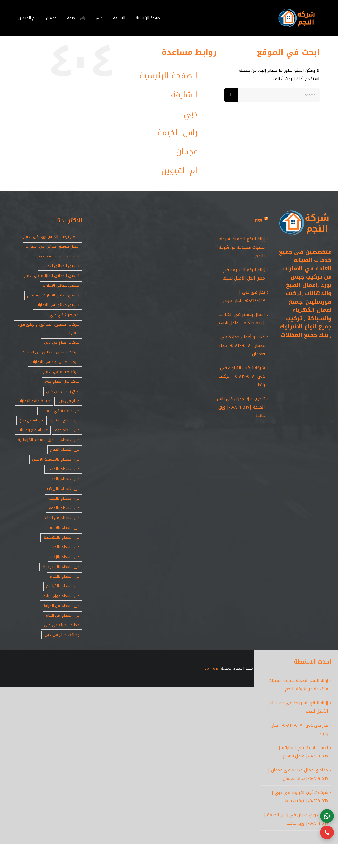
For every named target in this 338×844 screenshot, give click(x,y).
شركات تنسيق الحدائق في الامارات (50, 352)
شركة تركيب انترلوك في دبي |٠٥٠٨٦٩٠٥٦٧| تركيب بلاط (242, 376)
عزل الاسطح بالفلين (63, 498)
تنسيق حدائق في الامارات (57, 305)
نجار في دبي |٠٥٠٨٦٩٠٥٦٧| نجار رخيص (244, 296)
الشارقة (184, 94)
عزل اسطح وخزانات (33, 430)
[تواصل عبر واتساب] (327, 816)
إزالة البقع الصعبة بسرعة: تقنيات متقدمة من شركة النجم (242, 247)
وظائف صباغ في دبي (61, 634)
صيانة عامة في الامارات (59, 410)
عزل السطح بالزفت (64, 556)
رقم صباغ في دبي (64, 314)
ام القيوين (179, 170)
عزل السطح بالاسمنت (62, 527)
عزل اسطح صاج (31, 420)
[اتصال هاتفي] (327, 832)
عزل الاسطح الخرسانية (35, 439)
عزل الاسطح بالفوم (64, 508)
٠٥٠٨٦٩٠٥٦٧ (211, 669)
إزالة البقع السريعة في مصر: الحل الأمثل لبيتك (243, 274)
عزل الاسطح (69, 439)
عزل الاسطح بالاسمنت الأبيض (55, 459)
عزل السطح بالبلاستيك (61, 537)
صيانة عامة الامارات (34, 401)
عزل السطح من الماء (62, 615)
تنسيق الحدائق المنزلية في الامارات (50, 275)
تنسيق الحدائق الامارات (60, 266)
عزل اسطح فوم (67, 430)
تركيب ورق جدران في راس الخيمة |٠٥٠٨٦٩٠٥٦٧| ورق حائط (241, 407)
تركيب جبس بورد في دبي (58, 256)
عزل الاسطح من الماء (62, 517)
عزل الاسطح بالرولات (63, 488)
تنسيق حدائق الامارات (61, 285)
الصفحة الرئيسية (168, 75)
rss (258, 220)
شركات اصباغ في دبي (61, 342)
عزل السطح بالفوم (64, 576)
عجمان (187, 151)
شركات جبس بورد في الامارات (55, 362)
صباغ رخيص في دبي (62, 391)
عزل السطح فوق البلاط (61, 596)
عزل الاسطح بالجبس (63, 469)
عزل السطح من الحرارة (61, 605)
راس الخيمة (177, 132)
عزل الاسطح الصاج (64, 449)
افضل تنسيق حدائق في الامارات (52, 246)
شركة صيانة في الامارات (59, 371)
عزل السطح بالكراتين (62, 586)
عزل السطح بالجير (65, 547)
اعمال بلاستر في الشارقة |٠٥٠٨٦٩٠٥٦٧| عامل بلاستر (241, 318)
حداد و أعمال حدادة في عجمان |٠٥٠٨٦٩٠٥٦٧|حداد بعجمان (241, 345)
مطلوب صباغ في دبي (61, 625)
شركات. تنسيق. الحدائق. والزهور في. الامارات (48, 328)
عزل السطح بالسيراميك (60, 566)
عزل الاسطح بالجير (64, 478)
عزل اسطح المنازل (65, 420)
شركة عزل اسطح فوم (62, 381)
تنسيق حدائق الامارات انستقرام (53, 295)
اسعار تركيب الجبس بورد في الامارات (49, 236)
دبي (191, 113)
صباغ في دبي (68, 401)
